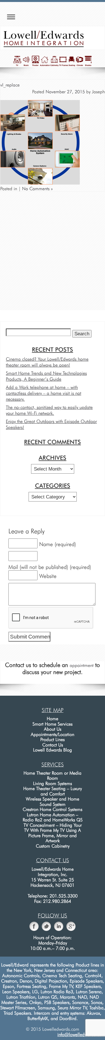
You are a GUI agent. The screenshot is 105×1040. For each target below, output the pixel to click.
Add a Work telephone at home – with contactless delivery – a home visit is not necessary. (43, 393)
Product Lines (52, 739)
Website (48, 576)
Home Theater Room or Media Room (52, 775)
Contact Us (52, 745)
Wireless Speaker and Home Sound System (52, 801)
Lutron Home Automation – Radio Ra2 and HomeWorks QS (53, 817)
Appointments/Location (52, 734)
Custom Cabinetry (52, 846)
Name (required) (57, 544)
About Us (52, 729)
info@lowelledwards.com (81, 1034)
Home (52, 718)
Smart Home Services (52, 724)
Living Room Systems (52, 783)
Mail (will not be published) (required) (49, 567)
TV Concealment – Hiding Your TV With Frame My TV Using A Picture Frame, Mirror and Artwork (53, 833)
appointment (82, 665)
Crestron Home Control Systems (52, 809)
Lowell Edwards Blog (52, 750)
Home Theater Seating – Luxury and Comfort (52, 791)
